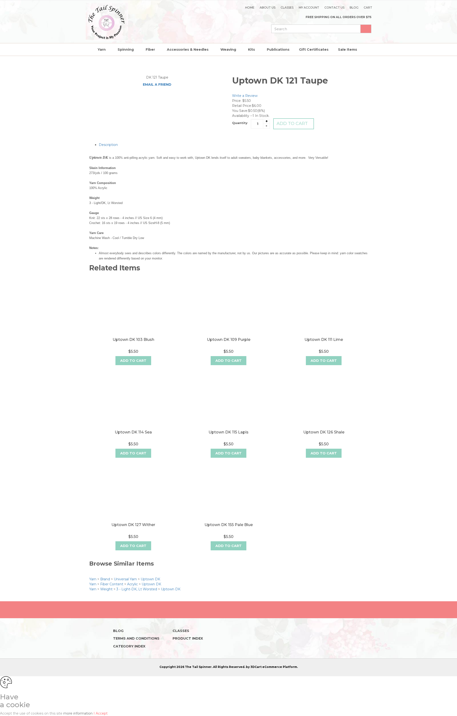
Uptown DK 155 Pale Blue (228, 524)
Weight (106, 589)
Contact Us (334, 7)
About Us (267, 7)
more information (78, 713)
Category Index (129, 646)
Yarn (102, 49)
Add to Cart (292, 123)
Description (108, 145)
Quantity (240, 123)
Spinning (126, 49)
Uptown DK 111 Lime (323, 339)
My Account (309, 7)
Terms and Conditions (136, 638)
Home (249, 7)
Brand (105, 579)
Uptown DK (150, 579)
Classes (287, 7)
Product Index (188, 638)
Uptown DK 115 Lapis (228, 432)
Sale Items (347, 49)
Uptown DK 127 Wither (133, 524)
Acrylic (132, 584)
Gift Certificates (313, 49)
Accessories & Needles (188, 49)
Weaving (228, 49)
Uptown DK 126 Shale (323, 432)
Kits (251, 49)
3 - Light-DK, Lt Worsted (136, 589)
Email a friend (157, 84)
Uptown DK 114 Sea (133, 432)
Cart (368, 7)
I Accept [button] (101, 713)
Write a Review (245, 96)
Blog (354, 7)
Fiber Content (111, 584)
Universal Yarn (125, 579)
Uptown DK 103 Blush (133, 339)
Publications (278, 49)
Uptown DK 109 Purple (228, 339)
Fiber (150, 49)
